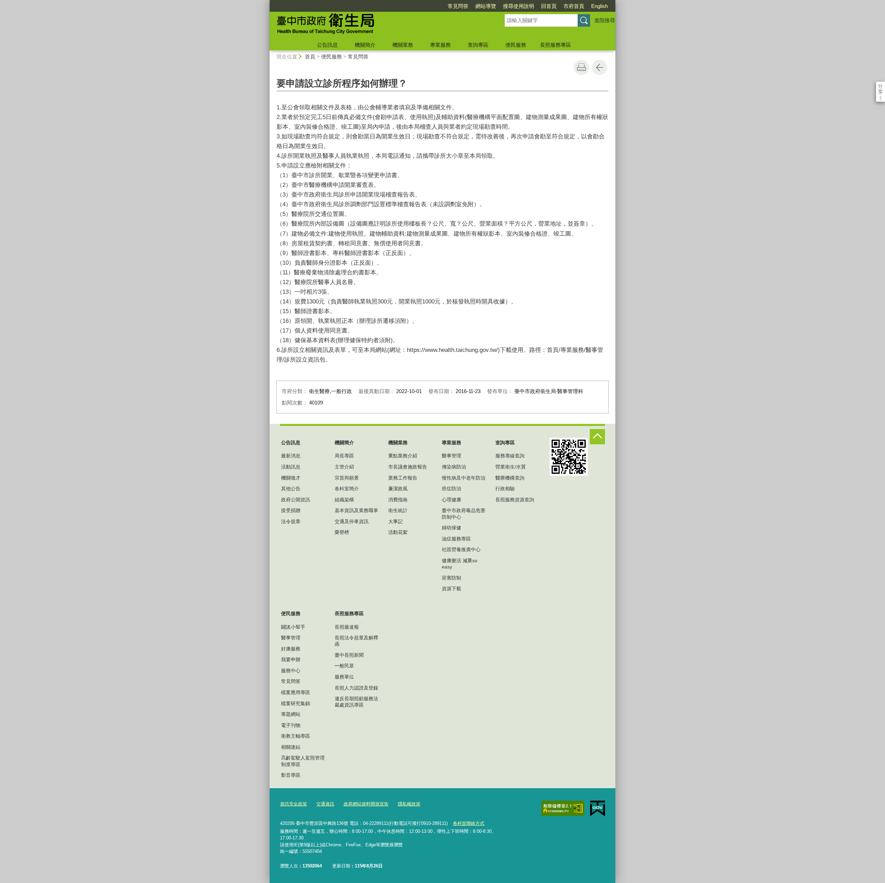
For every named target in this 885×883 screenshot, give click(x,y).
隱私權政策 (409, 804)
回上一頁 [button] (599, 67)
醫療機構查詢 (509, 478)
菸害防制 (451, 578)
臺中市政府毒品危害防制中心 (463, 513)
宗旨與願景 (347, 478)
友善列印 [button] (581, 67)
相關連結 (290, 747)
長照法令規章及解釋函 (356, 641)
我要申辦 (290, 659)
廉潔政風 (398, 488)
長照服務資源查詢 (514, 499)
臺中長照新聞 (349, 655)
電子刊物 (290, 725)
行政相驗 (505, 488)
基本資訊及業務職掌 (356, 510)
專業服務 (440, 45)
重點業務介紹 (402, 455)
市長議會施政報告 (407, 467)
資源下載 (451, 588)
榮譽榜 (342, 532)
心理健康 (451, 499)
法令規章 (290, 521)
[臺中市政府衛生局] (379, 25)
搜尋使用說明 (518, 6)
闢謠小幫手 (293, 627)
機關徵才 (290, 478)
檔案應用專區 (295, 692)
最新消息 (290, 455)
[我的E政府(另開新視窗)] (597, 809)
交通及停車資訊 (352, 521)
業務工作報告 (402, 478)
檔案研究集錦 (295, 703)
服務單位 (344, 677)
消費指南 (398, 499)
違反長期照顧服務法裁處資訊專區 (356, 702)
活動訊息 (290, 467)
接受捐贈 (290, 510)
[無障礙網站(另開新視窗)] (562, 808)
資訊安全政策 (293, 804)
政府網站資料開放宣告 (366, 804)
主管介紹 (344, 467)
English (599, 6)
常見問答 (458, 6)
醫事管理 (451, 455)
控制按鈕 (597, 436)
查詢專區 (478, 45)
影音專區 (290, 775)
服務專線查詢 (509, 455)
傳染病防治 (454, 467)
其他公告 (290, 488)
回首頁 (549, 6)
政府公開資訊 (295, 499)
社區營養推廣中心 (461, 549)
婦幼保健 (451, 527)
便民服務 (515, 45)
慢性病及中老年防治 (463, 478)
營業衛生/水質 (510, 467)
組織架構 (344, 499)
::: (266, 3)
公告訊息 (327, 45)
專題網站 (290, 714)
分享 (880, 86)
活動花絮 (398, 532)
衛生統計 (398, 510)
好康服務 (290, 649)
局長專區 (344, 455)
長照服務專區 (555, 45)
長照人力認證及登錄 (356, 688)
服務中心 (290, 670)
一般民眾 (344, 665)
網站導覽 (485, 6)
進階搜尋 (604, 20)
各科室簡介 (347, 488)
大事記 (395, 521)
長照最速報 (347, 627)
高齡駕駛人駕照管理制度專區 (303, 761)
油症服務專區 (456, 538)
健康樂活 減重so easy (459, 564)
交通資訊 (325, 804)
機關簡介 (365, 45)
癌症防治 (451, 488)
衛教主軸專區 (295, 736)
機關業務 (402, 45)
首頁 (310, 57)
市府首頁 (573, 6)
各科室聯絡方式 (468, 823)
